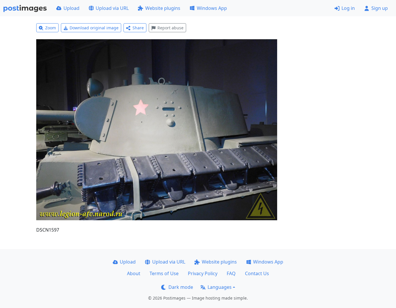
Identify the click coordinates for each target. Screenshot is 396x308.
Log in (348, 8)
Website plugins (162, 8)
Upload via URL (112, 8)
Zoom (50, 28)
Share (138, 28)
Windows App (212, 8)
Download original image (94, 28)
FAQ (231, 273)
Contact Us (257, 273)
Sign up (379, 8)
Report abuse (170, 28)
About (133, 273)
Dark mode (180, 287)
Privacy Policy (202, 273)
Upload (71, 8)
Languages (220, 287)
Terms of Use (164, 273)
